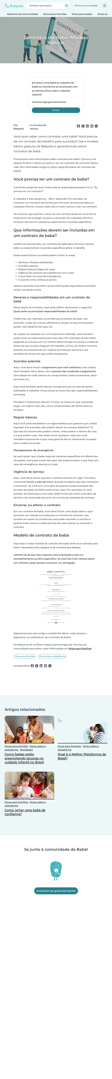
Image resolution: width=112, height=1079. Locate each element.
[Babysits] (14, 5)
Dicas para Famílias (55, 14)
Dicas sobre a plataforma (52, 656)
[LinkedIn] (87, 126)
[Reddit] (92, 126)
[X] (83, 126)
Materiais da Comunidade (22, 14)
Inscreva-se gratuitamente (56, 891)
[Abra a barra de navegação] (104, 5)
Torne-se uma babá (86, 5)
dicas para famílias (80, 648)
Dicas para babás (82, 14)
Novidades (26, 749)
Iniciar (56, 110)
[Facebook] (78, 126)
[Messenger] (96, 126)
